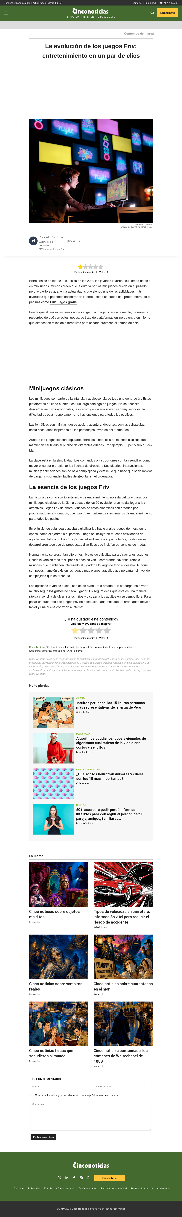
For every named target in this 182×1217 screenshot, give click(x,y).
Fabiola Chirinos (84, 823)
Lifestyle (81, 805)
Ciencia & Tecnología (88, 769)
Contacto (137, 2)
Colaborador (83, 783)
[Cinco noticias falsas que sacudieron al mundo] (58, 1024)
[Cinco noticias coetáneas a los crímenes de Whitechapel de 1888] (123, 1024)
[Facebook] (128, 241)
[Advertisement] (91, 93)
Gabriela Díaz (83, 712)
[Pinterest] (88, 1178)
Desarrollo (83, 734)
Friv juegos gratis (63, 302)
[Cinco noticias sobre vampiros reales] (58, 957)
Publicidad (150, 2)
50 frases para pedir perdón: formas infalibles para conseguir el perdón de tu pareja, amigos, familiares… (109, 814)
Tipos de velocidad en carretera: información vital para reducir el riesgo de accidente (122, 916)
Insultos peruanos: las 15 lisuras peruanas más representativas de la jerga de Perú (110, 705)
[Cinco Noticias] (91, 1165)
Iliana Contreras (84, 752)
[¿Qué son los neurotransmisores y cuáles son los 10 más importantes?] (53, 783)
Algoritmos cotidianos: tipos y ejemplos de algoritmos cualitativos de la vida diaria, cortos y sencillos (111, 742)
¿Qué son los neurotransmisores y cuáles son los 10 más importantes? (110, 776)
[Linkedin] (66, 1178)
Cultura (51, 647)
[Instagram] (81, 1178)
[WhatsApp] (136, 241)
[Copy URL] (145, 241)
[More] (153, 241)
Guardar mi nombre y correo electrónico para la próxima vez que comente (77, 1095)
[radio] (75, 631)
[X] (120, 241)
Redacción (34, 922)
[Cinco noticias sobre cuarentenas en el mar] (123, 957)
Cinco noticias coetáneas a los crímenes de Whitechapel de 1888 (121, 1056)
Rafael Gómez (101, 927)
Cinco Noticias (37, 647)
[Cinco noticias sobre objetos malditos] (58, 884)
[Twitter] (59, 1178)
